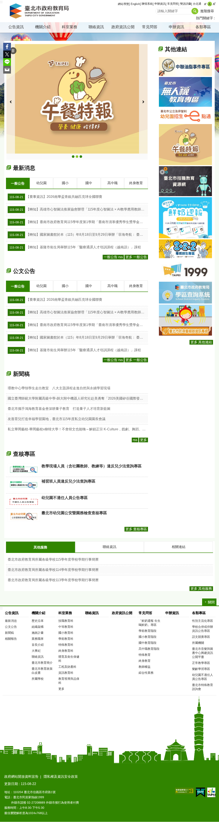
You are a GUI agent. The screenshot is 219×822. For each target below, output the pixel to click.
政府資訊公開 (123, 27)
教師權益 (145, 666)
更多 (143, 440)
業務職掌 (38, 638)
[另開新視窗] (77, 98)
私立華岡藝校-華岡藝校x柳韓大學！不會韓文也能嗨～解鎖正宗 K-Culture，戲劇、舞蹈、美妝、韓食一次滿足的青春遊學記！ (78, 429)
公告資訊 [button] (16, 27)
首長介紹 (38, 644)
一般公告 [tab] (18, 183)
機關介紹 (38, 613)
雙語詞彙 (185, 3)
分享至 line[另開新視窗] (7, 62)
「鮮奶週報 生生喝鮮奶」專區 (149, 622)
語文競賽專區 (201, 636)
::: (1, 2)
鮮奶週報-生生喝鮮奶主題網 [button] (73, 156)
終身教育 (145, 660)
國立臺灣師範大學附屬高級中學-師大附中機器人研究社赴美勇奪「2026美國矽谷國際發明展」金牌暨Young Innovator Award (78, 398)
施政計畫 (38, 632)
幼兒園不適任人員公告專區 (202, 677)
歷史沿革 (38, 620)
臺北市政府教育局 (40, 11)
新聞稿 (9, 632)
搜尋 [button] (194, 11)
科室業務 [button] (69, 27)
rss (135, 440)
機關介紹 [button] (42, 27)
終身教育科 (65, 650)
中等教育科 (65, 626)
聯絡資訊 (96, 27)
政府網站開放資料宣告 (21, 776)
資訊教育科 (65, 672)
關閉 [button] (211, 602)
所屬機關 (198, 642)
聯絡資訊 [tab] (109, 547)
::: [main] (5, 39)
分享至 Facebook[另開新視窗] (7, 46)
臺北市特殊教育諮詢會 (202, 687)
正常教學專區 (201, 663)
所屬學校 (38, 678)
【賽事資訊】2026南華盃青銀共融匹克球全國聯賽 (55, 197)
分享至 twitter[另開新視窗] (7, 54)
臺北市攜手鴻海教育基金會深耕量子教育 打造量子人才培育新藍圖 (59, 408)
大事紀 (36, 650)
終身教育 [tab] (136, 183)
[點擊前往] (185, 66)
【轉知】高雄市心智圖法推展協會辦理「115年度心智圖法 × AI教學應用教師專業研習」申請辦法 (78, 209)
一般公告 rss (113, 257)
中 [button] (209, 4)
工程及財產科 (67, 666)
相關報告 (11, 638)
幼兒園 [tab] (41, 183)
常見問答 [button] (149, 27)
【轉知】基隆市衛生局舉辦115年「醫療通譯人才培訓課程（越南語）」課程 (75, 247)
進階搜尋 (207, 11)
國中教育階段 (148, 642)
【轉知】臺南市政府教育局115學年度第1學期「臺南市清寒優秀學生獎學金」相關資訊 (78, 222)
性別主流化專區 (202, 620)
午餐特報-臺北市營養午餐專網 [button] (77, 156)
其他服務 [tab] (40, 547)
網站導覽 (123, 4)
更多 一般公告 (136, 257)
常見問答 (172, 3)
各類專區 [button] (203, 27)
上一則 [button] (10, 101)
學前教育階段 (148, 630)
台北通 (197, 3)
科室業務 (65, 613)
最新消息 (11, 620)
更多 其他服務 (201, 588)
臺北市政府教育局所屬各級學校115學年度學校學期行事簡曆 (53, 559)
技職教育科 (65, 620)
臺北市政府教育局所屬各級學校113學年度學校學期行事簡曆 (53, 580)
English (135, 4)
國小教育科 (65, 632)
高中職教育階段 (149, 648)
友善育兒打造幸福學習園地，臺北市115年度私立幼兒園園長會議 (56, 419)
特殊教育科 (65, 644)
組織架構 (38, 626)
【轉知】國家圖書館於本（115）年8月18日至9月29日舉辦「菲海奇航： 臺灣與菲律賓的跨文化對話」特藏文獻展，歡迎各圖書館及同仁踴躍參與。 (78, 235)
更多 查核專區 (136, 529)
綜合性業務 (146, 672)
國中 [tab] (88, 183)
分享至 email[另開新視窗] (7, 70)
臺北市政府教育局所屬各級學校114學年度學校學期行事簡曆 (53, 570)
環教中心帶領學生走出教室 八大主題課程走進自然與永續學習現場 (59, 388)
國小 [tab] (65, 183)
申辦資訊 (160, 3)
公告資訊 (12, 613)
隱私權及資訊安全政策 (61, 776)
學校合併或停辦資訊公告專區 (202, 628)
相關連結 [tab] (178, 547)
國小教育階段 (148, 636)
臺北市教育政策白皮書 (42, 670)
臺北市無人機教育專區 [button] (81, 156)
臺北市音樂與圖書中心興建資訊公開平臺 (202, 653)
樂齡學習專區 (201, 669)
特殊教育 (145, 654)
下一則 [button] (143, 101)
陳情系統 (147, 3)
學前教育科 (65, 638)
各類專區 (199, 613)
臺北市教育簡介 (42, 662)
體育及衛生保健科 (68, 658)
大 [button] (214, 4)
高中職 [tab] (112, 183)
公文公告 (11, 626)
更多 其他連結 (201, 342)
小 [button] (205, 4)
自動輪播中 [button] (13, 50)
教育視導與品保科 (68, 680)
